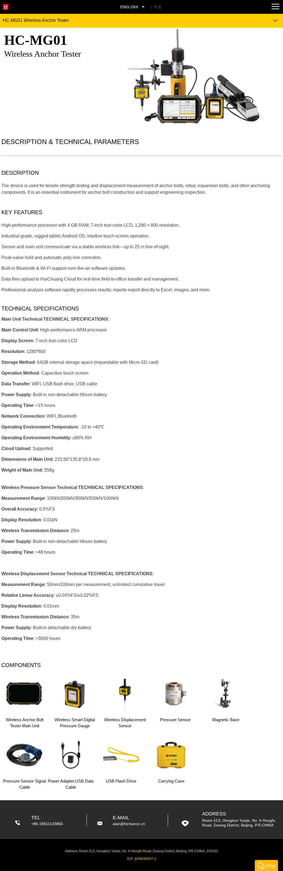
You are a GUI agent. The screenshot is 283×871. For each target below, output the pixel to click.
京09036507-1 (145, 859)
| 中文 (155, 7)
